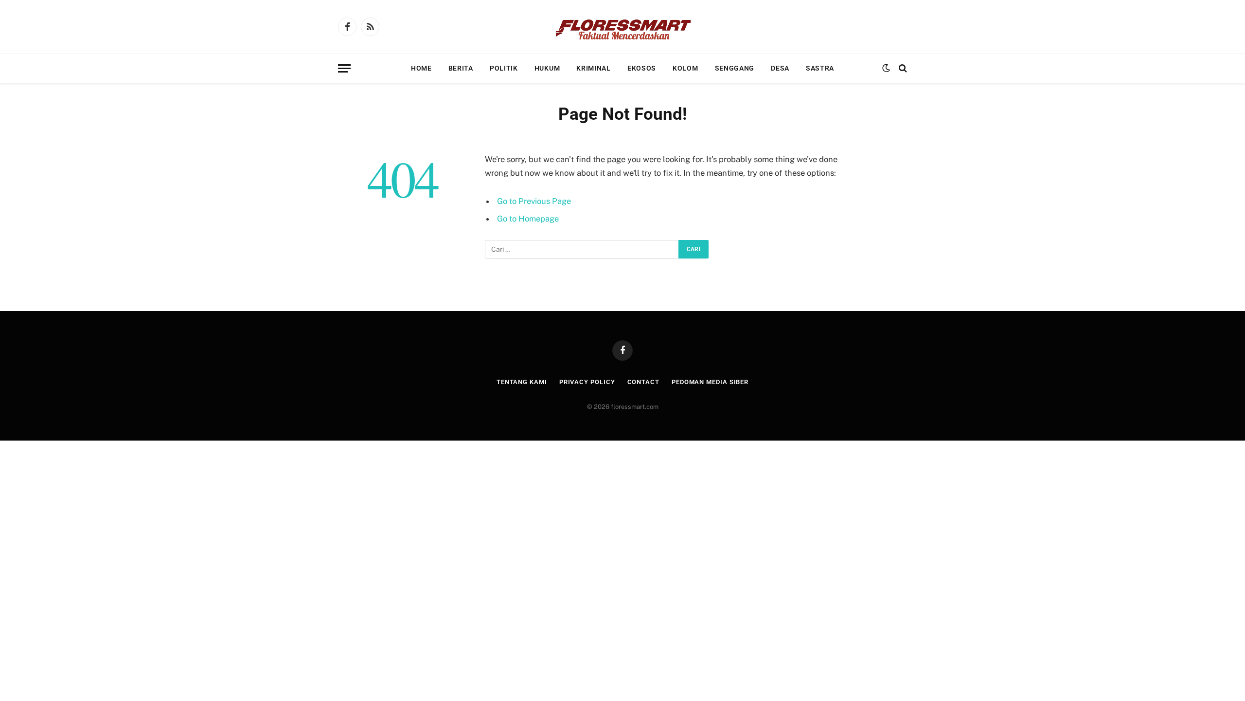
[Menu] (344, 68)
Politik (504, 68)
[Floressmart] (622, 26)
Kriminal (593, 68)
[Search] (902, 68)
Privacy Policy (587, 382)
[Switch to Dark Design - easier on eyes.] (886, 68)
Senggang (735, 68)
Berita (460, 68)
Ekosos (641, 68)
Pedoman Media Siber (710, 382)
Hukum (547, 68)
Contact (643, 382)
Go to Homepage (528, 218)
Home (421, 68)
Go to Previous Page (534, 201)
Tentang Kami (522, 382)
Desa (780, 68)
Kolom (685, 68)
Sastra (820, 68)
